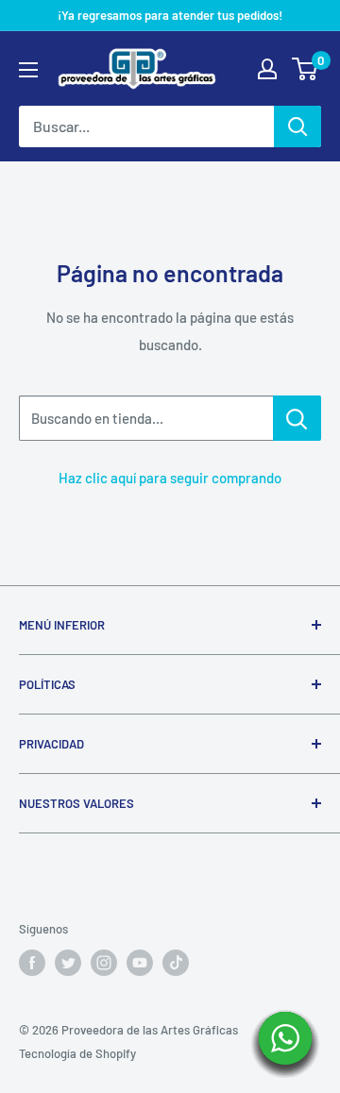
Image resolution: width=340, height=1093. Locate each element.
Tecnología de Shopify (77, 1053)
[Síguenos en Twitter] (68, 963)
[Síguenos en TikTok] (175, 963)
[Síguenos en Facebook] (32, 963)
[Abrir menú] (28, 69)
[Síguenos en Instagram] (104, 963)
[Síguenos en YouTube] (140, 963)
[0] (305, 69)
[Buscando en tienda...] (297, 418)
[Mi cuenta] (267, 69)
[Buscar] (297, 126)
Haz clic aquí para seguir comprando (170, 477)
